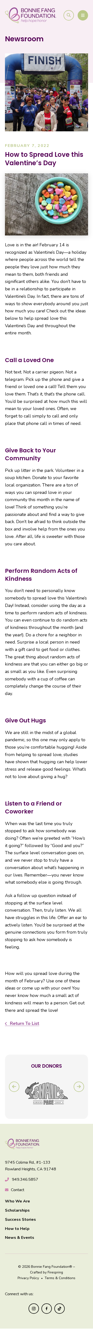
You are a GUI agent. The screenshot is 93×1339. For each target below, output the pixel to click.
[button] (68, 15)
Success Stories (20, 1219)
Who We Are (17, 1201)
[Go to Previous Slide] (14, 1087)
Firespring (55, 1272)
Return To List (24, 1023)
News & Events (19, 1237)
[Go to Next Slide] (79, 1087)
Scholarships (17, 1210)
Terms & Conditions (60, 1278)
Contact (17, 1190)
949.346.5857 (25, 1179)
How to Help (17, 1228)
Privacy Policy (28, 1278)
